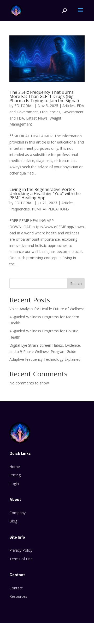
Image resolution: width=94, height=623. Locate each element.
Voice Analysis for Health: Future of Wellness (47, 308)
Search (76, 283)
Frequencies (50, 111)
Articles (68, 105)
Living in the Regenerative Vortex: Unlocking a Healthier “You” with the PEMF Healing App (45, 193)
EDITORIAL (23, 105)
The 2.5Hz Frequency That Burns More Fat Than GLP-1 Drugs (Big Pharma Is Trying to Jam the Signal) (44, 96)
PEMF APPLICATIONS (50, 209)
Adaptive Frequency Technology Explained (44, 359)
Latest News (37, 118)
